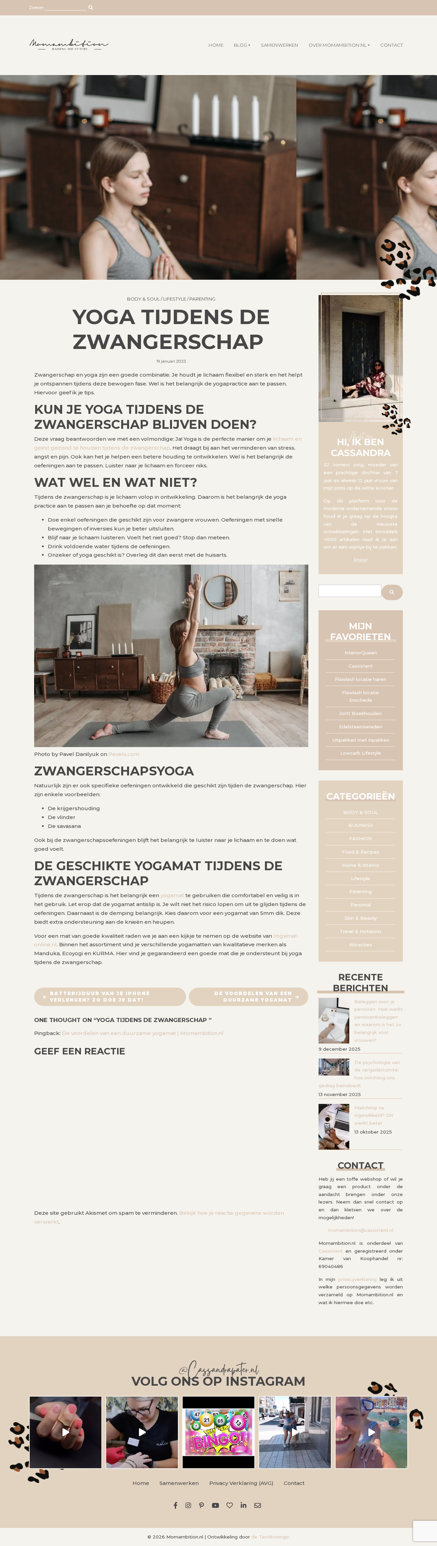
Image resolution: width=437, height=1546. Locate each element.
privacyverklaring (357, 1279)
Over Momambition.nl (338, 45)
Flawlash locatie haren (360, 679)
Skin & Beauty (360, 918)
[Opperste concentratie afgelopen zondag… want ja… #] (142, 1432)
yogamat (172, 895)
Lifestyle (174, 299)
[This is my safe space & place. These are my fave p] (371, 1432)
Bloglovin (231, 1505)
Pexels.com (124, 754)
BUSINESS (360, 825)
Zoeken (36, 7)
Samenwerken (279, 45)
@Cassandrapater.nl (218, 1371)
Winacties (360, 944)
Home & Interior (360, 865)
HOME (216, 45)
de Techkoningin (270, 1537)
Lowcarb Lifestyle (360, 753)
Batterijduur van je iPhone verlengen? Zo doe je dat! (100, 997)
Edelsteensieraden (360, 726)
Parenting (202, 299)
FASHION (360, 838)
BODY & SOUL (143, 299)
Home (140, 1483)
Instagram (190, 1505)
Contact (391, 45)
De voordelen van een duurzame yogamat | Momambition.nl (143, 1033)
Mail (259, 1505)
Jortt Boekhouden (360, 713)
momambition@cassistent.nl (360, 1230)
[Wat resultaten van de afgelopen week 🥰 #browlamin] (65, 1432)
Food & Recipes (360, 852)
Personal (361, 904)
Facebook (177, 1505)
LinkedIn (245, 1505)
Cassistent (361, 666)
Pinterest (202, 1505)
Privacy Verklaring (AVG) (241, 1483)
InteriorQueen (360, 652)
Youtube (216, 1505)
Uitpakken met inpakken (360, 740)
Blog (240, 45)
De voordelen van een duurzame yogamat (253, 997)
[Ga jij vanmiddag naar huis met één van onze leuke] (218, 1432)
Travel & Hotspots (361, 931)
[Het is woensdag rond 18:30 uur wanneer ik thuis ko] (295, 1432)
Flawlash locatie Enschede (360, 696)
